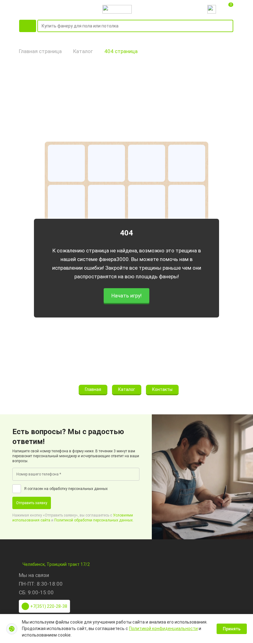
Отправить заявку (31, 503)
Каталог (83, 51)
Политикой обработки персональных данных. (94, 520)
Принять (232, 628)
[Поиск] (229, 26)
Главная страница (40, 51)
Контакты (162, 389)
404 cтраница (121, 51)
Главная (93, 389)
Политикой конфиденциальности (163, 628)
